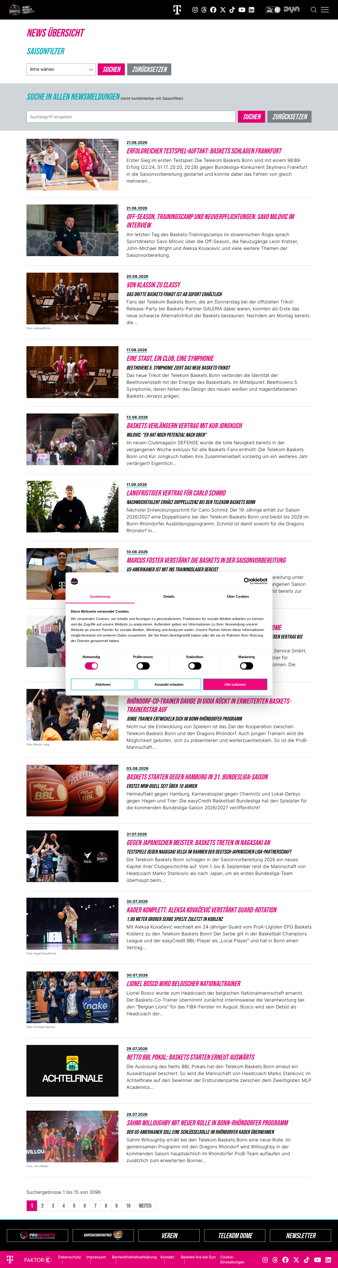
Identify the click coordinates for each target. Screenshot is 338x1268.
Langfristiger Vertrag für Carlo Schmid (175, 493)
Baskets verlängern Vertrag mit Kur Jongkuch (183, 426)
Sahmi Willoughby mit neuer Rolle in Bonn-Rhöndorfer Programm (206, 1123)
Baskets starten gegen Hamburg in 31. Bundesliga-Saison (196, 777)
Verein (169, 1235)
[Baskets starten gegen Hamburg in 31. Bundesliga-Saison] (72, 790)
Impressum (96, 1257)
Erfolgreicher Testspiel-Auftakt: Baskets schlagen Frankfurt (203, 151)
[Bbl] (273, 10)
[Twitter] (223, 10)
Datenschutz (69, 1257)
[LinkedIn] (251, 10)
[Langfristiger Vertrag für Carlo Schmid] (72, 506)
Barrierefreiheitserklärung (134, 1257)
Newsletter (300, 1235)
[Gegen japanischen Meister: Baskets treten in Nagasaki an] (72, 856)
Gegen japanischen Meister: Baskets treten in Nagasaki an (198, 842)
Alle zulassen (235, 684)
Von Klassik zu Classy (153, 285)
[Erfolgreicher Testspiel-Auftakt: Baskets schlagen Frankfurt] (72, 164)
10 (128, 1206)
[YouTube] (241, 10)
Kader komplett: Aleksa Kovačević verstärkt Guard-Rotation (201, 910)
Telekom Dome (235, 1235)
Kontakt (167, 1257)
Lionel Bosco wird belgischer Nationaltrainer (183, 983)
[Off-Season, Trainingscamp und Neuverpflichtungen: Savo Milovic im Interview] (72, 230)
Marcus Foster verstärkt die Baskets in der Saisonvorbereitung (205, 560)
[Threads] (204, 10)
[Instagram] (195, 10)
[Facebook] (213, 10)
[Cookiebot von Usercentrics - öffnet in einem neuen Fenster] (247, 581)
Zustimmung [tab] (100, 596)
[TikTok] (232, 10)
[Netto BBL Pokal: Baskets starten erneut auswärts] (72, 1071)
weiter (145, 1206)
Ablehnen (103, 684)
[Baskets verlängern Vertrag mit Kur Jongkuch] (72, 439)
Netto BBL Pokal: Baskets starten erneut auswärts (190, 1057)
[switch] (143, 666)
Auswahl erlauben (169, 684)
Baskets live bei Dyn (198, 1257)
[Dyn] (291, 10)
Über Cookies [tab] (238, 596)
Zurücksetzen (289, 117)
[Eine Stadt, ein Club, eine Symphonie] (72, 372)
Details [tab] (169, 596)
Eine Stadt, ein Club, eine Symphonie (169, 358)
